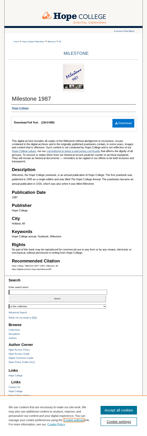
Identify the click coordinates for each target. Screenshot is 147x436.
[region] (73, 416)
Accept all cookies (119, 410)
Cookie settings (74, 420)
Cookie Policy (56, 424)
